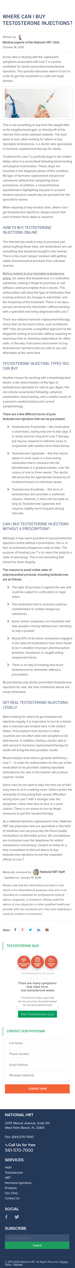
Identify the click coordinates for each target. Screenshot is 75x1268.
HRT (8, 1178)
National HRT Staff (52, 872)
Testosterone (14, 1172)
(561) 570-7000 (22, 1137)
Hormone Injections (18, 1183)
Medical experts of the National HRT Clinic (31, 42)
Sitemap (17, 1264)
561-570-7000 (19, 1150)
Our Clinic (11, 1193)
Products (11, 1188)
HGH (8, 1167)
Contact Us (12, 1198)
